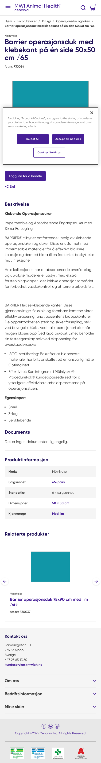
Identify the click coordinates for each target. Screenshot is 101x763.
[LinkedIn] (50, 726)
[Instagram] (57, 726)
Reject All (32, 138)
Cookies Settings (49, 152)
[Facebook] (44, 726)
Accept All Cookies (68, 138)
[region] (51, 136)
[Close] (92, 112)
